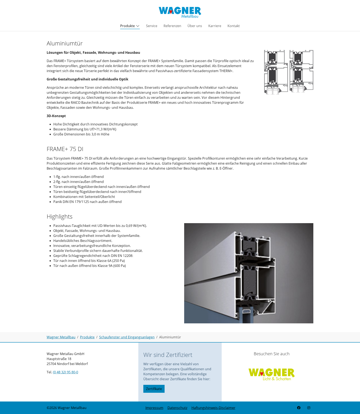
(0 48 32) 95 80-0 (65, 372)
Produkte (127, 26)
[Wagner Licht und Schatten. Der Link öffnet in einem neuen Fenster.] (271, 373)
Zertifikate (154, 388)
